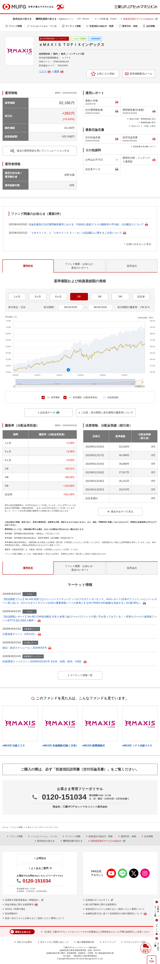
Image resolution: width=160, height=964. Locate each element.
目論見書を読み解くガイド (144, 146)
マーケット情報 (72, 836)
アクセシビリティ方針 (135, 942)
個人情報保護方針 (85, 942)
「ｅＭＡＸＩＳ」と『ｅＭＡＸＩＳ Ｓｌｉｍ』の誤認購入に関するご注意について (75, 232)
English (113, 19)
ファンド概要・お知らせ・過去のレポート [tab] (80, 266)
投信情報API (11, 913)
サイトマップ (109, 942)
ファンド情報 (16, 827)
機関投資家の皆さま (73, 841)
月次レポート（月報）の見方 (143, 126)
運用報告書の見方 (148, 122)
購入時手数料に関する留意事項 (101, 904)
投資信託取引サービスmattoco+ (138, 19)
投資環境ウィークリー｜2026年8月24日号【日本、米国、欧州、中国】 (42, 661)
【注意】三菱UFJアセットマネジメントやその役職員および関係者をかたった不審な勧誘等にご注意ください (96, 931)
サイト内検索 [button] (100, 19)
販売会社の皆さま (46, 841)
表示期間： (50, 307)
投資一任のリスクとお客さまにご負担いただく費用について (34, 918)
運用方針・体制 (128, 836)
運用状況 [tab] (28, 266)
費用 (56, 71)
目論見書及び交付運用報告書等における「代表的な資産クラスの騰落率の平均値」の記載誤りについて (86, 224)
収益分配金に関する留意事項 (19, 904)
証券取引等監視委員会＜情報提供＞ (22, 900)
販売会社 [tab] (132, 266)
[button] (145, 948)
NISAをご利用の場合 (15, 909)
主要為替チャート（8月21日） (19, 634)
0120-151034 (64, 797)
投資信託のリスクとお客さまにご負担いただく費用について (115, 909)
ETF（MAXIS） (84, 19)
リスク (42, 71)
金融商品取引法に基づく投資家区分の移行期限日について (114, 913)
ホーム (5, 827)
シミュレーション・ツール (44, 836)
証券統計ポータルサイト (98, 900)
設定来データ (92, 169)
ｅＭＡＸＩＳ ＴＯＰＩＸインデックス (42, 827)
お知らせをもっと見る (138, 244)
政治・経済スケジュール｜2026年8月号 (24, 647)
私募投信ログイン (66, 19)
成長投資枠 (96, 39)
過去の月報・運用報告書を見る (142, 119)
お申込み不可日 (94, 159)
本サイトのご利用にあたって (54, 942)
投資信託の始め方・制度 (101, 836)
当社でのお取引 (24, 942)
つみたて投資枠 (79, 39)
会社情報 (148, 836)
